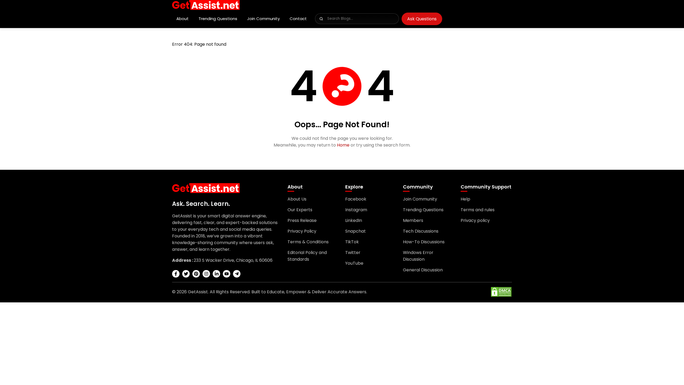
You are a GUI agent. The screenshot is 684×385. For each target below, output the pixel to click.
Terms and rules (478, 210)
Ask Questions (422, 19)
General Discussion (423, 270)
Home (343, 145)
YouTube (354, 263)
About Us (296, 199)
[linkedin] (216, 274)
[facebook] (176, 274)
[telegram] (236, 274)
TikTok (352, 242)
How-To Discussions (424, 242)
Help (465, 199)
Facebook (355, 199)
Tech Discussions (420, 231)
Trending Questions (218, 18)
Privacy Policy (301, 231)
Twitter (352, 252)
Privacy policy (475, 220)
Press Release (302, 220)
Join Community (263, 18)
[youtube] (226, 274)
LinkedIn (353, 220)
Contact (298, 18)
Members (413, 220)
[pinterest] (196, 274)
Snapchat (355, 231)
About (182, 18)
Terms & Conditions (308, 242)
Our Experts (299, 210)
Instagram (356, 210)
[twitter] (186, 274)
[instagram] (206, 274)
